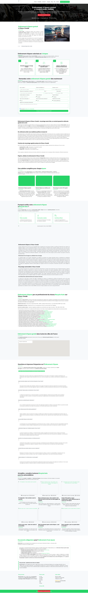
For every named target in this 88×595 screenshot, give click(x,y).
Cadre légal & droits (25, 495)
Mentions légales (58, 576)
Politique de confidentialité (59, 577)
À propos (48, 1)
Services (43, 1)
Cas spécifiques (68, 522)
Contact (57, 1)
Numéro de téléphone (40, 87)
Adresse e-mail (55, 87)
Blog (52, 1)
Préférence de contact (56, 98)
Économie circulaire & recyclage (68, 495)
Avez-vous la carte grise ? (24, 98)
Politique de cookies (58, 578)
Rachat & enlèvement (47, 522)
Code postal (58, 91)
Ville (45, 91)
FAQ (54, 1)
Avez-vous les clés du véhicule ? (41, 98)
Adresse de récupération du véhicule (26, 91)
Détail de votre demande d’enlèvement (26, 102)
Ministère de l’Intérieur (46, 553)
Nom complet (22, 87)
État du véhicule (25, 522)
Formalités (39, 1)
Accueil (35, 1)
